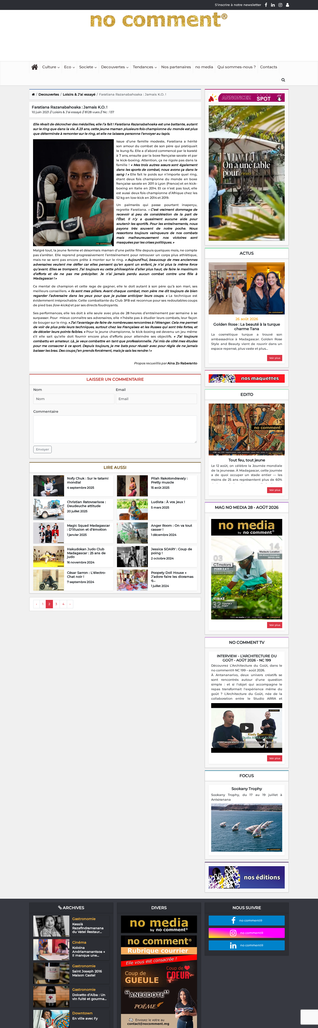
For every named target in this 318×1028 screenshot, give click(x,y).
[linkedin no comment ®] (273, 5)
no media (204, 67)
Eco (67, 67)
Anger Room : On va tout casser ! (171, 527)
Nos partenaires (176, 67)
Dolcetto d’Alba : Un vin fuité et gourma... (89, 997)
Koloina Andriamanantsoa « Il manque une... (88, 951)
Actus (247, 253)
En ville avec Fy (85, 1018)
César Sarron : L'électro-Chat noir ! (86, 575)
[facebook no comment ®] (266, 5)
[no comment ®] (287, 5)
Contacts (268, 67)
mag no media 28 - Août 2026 (246, 507)
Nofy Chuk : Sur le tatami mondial (88, 480)
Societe (86, 67)
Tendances (143, 67)
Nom (37, 389)
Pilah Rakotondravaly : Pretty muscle (169, 480)
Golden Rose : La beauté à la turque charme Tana (246, 326)
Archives (73, 907)
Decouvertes (113, 67)
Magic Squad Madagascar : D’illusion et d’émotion (88, 527)
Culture (49, 67)
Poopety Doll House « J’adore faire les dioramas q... (172, 576)
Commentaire (45, 411)
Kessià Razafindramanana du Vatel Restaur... (88, 928)
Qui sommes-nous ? (236, 67)
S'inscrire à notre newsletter (238, 5)
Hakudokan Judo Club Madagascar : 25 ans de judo (86, 553)
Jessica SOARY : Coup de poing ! (171, 551)
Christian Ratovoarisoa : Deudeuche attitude (86, 504)
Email (121, 389)
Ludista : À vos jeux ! (168, 502)
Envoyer (42, 449)
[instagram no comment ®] (280, 5)
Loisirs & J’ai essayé (79, 94)
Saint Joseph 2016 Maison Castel (87, 973)
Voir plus (274, 358)
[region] (246, 341)
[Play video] (246, 728)
